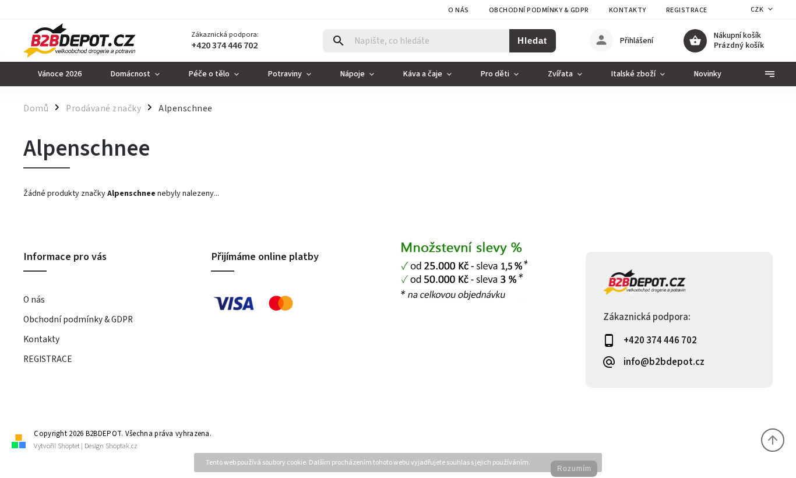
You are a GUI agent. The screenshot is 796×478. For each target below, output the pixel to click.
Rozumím (574, 469)
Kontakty (627, 10)
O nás (458, 10)
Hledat (532, 40)
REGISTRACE (686, 10)
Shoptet (69, 446)
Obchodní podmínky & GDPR (539, 10)
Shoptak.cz (121, 446)
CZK (757, 10)
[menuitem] (59, 74)
